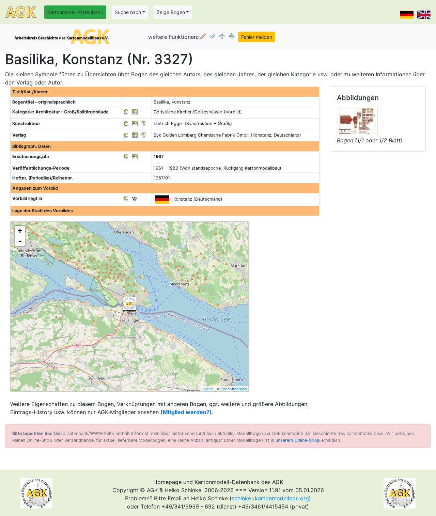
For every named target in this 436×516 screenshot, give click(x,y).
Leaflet (208, 388)
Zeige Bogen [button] (171, 12)
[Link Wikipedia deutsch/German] (134, 198)
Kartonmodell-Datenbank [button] (75, 12)
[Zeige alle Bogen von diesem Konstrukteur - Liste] (126, 123)
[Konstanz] (129, 304)
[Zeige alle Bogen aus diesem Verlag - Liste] (126, 135)
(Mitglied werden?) (186, 412)
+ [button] (20, 230)
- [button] (20, 241)
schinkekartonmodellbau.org (270, 498)
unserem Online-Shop (298, 440)
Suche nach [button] (128, 12)
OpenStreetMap (233, 388)
